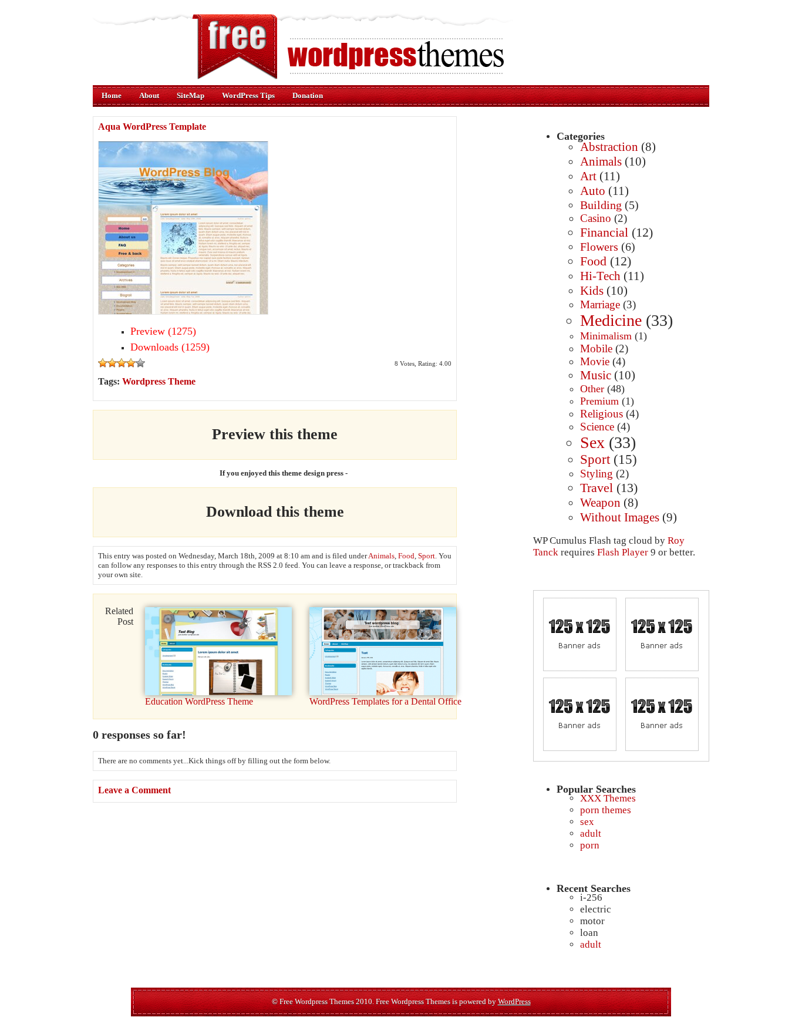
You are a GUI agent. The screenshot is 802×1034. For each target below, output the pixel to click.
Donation (307, 95)
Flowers (599, 246)
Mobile (596, 348)
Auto (592, 191)
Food (593, 261)
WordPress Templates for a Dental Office (385, 701)
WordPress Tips (248, 95)
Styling (596, 473)
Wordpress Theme (159, 381)
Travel (596, 487)
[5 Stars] (140, 363)
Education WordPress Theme (199, 701)
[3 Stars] (121, 363)
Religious (601, 413)
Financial (604, 232)
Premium (599, 401)
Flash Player (622, 552)
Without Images (619, 517)
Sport (595, 459)
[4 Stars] (131, 363)
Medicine (611, 320)
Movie (594, 361)
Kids (592, 291)
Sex (592, 442)
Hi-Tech (600, 276)
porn (589, 845)
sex (587, 821)
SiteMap (190, 95)
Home (112, 95)
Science (597, 426)
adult (590, 833)
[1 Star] (102, 363)
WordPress (514, 1001)
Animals (601, 161)
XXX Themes (608, 798)
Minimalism (606, 336)
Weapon (600, 503)
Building (601, 204)
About (149, 95)
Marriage (600, 304)
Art (588, 176)
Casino (595, 218)
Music (595, 375)
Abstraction (609, 147)
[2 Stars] (112, 363)
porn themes (605, 810)
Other (592, 389)
